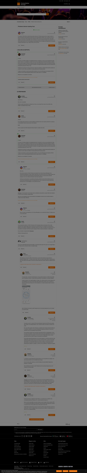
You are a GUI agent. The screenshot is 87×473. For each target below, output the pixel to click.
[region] (43, 471)
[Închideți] (86, 471)
